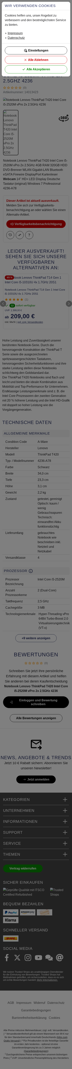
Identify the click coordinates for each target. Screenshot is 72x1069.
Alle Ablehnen (38, 60)
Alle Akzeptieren (38, 69)
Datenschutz (16, 37)
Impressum (15, 33)
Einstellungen (38, 50)
